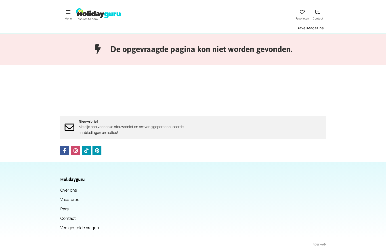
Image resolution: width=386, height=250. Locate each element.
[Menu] (68, 14)
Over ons (68, 190)
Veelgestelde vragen (79, 227)
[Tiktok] (86, 150)
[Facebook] (64, 150)
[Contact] (318, 14)
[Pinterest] (96, 150)
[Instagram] (75, 150)
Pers (64, 209)
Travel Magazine (310, 28)
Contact (68, 218)
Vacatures (69, 199)
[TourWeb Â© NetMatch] (319, 244)
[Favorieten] (302, 14)
